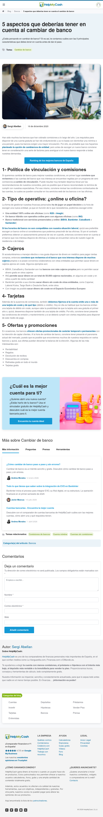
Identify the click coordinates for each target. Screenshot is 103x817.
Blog (9, 11)
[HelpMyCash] (50, 4)
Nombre (8, 594)
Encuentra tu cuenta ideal (31, 421)
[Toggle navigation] (3, 4)
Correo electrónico (13, 605)
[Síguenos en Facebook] (6, 810)
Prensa (46, 449)
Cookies (84, 746)
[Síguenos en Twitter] (11, 810)
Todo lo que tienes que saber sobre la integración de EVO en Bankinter (42, 486)
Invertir (12, 707)
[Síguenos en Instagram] (16, 810)
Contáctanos (43, 743)
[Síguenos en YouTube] (21, 810)
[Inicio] (3, 11)
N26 (52, 213)
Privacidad (85, 743)
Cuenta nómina (60, 534)
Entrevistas (14, 718)
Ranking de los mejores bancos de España (51, 160)
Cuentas (13, 702)
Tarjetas (12, 712)
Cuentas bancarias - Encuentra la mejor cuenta (30, 507)
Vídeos (62, 749)
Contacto (74, 780)
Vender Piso (79, 707)
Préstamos (78, 702)
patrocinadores (40, 800)
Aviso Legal (85, 740)
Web (6, 617)
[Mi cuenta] (98, 4)
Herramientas (63, 449)
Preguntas (30, 449)
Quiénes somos (44, 740)
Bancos (17, 11)
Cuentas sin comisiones (81, 534)
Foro (61, 752)
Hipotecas (45, 707)
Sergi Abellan (22, 646)
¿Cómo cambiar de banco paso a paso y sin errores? (33, 464)
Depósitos (45, 702)
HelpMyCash (8, 656)
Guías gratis (64, 746)
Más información (10, 449)
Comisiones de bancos (39, 534)
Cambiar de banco (23, 49)
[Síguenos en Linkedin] (25, 810)
